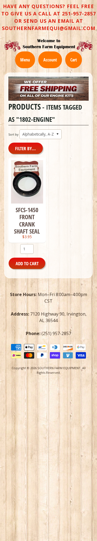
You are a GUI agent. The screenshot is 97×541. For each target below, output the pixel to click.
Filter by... (25, 148)
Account (50, 60)
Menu (25, 60)
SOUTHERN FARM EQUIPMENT (59, 368)
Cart (73, 60)
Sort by (13, 134)
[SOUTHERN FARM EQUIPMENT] (48, 45)
